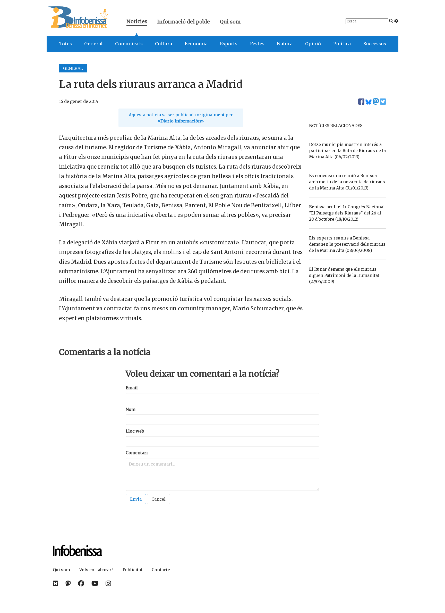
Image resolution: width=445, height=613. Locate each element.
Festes (257, 44)
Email (132, 387)
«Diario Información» (181, 120)
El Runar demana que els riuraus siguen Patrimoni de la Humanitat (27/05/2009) (344, 275)
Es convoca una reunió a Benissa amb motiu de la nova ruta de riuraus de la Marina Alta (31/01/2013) (347, 181)
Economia (196, 44)
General (93, 44)
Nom (130, 409)
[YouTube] (94, 583)
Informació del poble (183, 22)
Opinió (313, 44)
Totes (65, 44)
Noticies (136, 22)
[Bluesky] (55, 583)
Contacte (161, 569)
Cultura (163, 44)
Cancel (158, 499)
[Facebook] (81, 583)
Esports (228, 44)
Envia (136, 499)
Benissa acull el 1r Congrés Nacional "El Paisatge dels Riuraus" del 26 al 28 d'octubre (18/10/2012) (347, 213)
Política (342, 44)
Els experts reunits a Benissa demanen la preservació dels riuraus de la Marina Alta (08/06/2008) (347, 244)
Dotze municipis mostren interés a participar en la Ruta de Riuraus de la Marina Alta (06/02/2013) (347, 150)
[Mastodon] (68, 583)
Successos (374, 44)
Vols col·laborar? (96, 569)
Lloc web (135, 431)
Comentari (137, 452)
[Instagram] (108, 583)
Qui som (230, 22)
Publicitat (132, 569)
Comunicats (129, 44)
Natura (285, 44)
